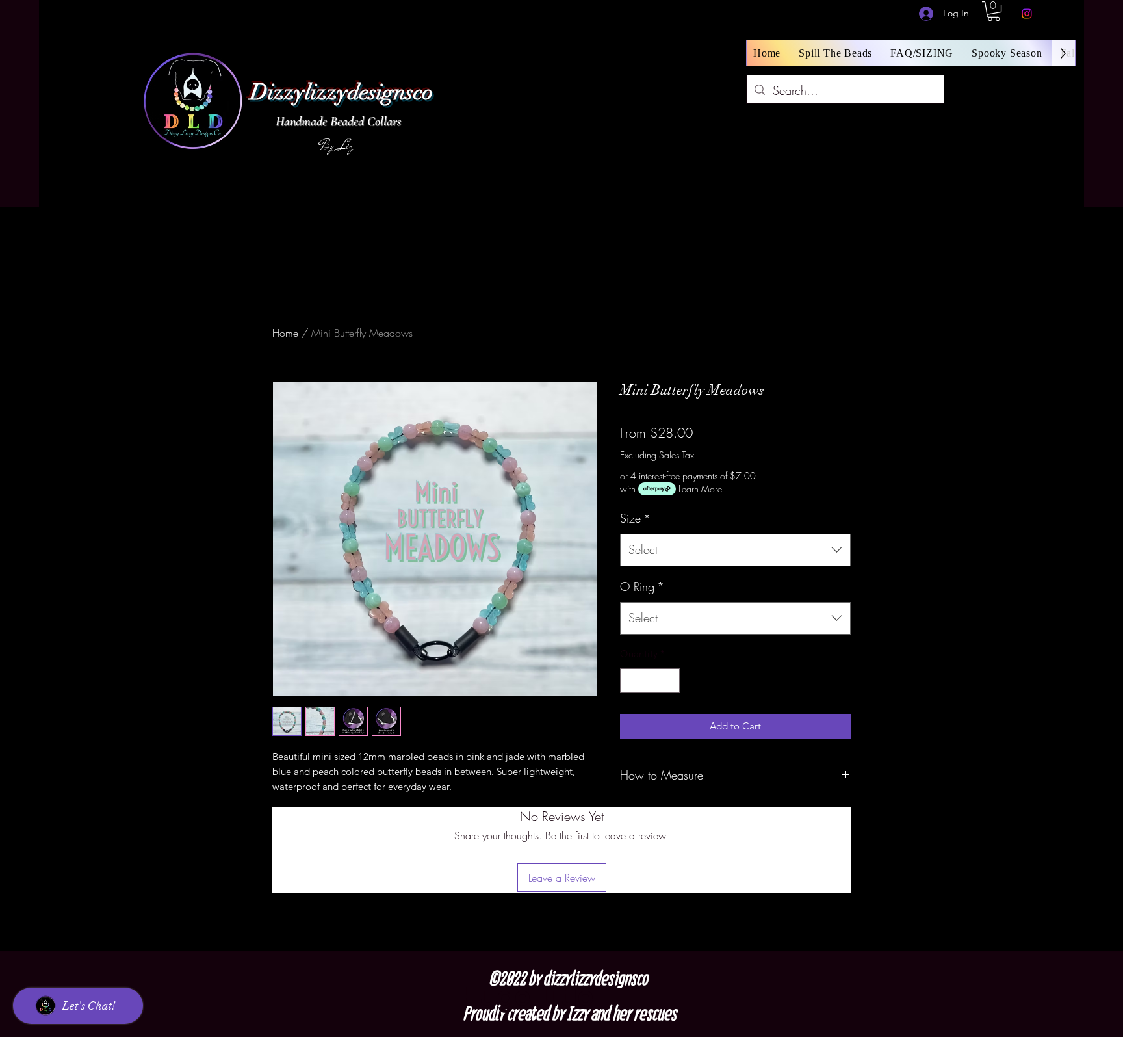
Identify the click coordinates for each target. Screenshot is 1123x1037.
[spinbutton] (650, 681)
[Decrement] (630, 681)
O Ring (642, 586)
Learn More (700, 488)
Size (635, 518)
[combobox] (735, 550)
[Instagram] (1026, 13)
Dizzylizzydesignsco (341, 92)
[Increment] (669, 681)
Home (285, 333)
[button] (993, 11)
